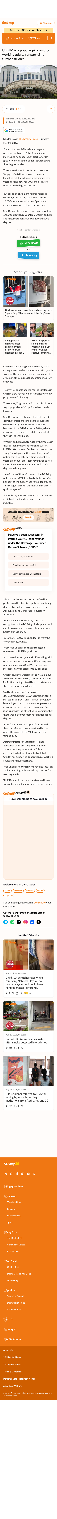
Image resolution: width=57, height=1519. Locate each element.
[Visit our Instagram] (25, 922)
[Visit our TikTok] (19, 922)
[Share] (51, 109)
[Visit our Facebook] (32, 922)
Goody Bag (12, 1280)
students (29, 891)
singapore (9, 895)
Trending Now (14, 1202)
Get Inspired (13, 1267)
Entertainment (14, 1215)
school (7, 891)
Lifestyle (11, 1208)
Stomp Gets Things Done (19, 1273)
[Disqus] (28, 842)
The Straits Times (28, 139)
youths (40, 891)
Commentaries (14, 1309)
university (18, 891)
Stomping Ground (15, 1296)
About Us (8, 1350)
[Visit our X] (39, 922)
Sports (10, 1222)
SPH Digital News (12, 1357)
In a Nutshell (13, 1251)
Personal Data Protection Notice (19, 1379)
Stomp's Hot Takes (16, 1302)
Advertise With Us (12, 1386)
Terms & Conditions (13, 1372)
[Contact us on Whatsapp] (12, 922)
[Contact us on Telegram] (5, 922)
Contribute (47, 23)
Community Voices (16, 1244)
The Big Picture (14, 1238)
